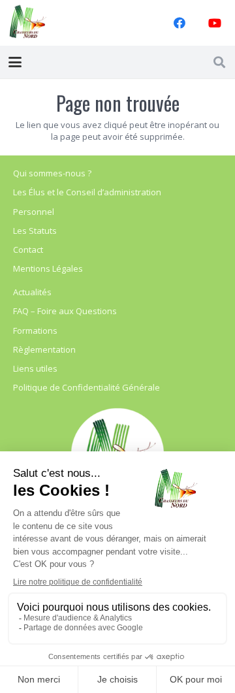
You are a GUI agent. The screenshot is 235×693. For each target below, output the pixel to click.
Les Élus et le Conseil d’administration (87, 192)
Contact (28, 249)
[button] (15, 62)
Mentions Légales (48, 268)
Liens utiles (35, 368)
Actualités (32, 292)
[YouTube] (215, 23)
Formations (35, 330)
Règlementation (44, 349)
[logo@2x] (28, 22)
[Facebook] (179, 23)
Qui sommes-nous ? (52, 173)
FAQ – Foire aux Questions (65, 311)
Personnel (33, 212)
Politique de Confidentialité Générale (86, 387)
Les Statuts (35, 230)
